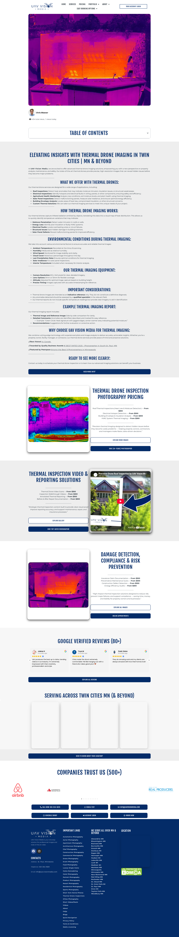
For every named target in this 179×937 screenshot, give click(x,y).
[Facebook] (33, 851)
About (104, 4)
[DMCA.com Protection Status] (131, 875)
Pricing (82, 4)
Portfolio (93, 4)
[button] (147, 133)
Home (64, 4)
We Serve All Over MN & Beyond (103, 832)
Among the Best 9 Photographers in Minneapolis (73, 350)
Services (72, 4)
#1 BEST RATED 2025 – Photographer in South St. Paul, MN (90, 346)
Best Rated (36, 342)
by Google (46, 342)
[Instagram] (39, 851)
